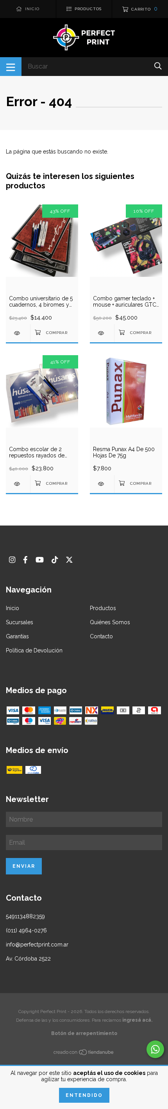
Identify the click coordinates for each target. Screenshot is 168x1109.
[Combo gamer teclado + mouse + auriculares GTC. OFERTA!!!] (102, 333)
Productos (103, 608)
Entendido (84, 1095)
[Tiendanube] (84, 1054)
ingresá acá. (137, 1020)
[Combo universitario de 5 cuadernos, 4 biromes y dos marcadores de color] (18, 333)
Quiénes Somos (110, 622)
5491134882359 (25, 916)
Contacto (101, 636)
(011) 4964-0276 (26, 930)
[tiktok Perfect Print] (54, 560)
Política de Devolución (34, 650)
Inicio (12, 608)
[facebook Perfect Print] (25, 560)
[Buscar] (158, 66)
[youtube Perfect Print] (39, 560)
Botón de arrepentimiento (84, 1033)
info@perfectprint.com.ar (37, 944)
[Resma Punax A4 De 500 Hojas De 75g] (102, 484)
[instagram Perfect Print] (12, 560)
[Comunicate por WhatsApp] (155, 1049)
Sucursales (19, 622)
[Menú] (10, 66)
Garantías (17, 636)
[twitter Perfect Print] (69, 560)
